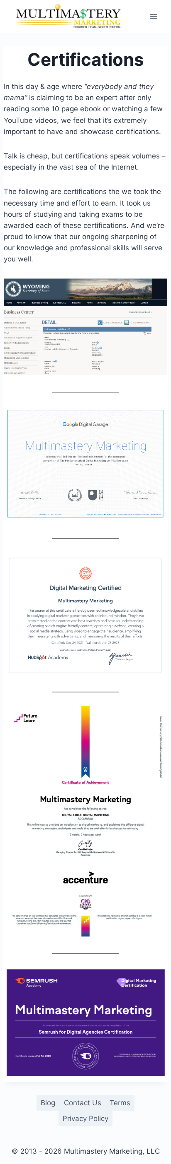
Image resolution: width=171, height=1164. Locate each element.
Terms (120, 1103)
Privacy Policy (85, 1118)
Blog (48, 1103)
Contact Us (82, 1103)
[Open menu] (153, 16)
